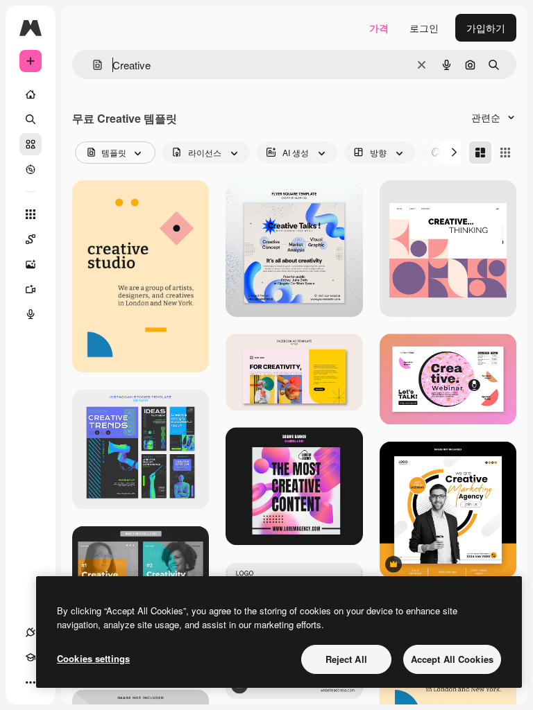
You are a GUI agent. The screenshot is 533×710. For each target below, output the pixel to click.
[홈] (30, 94)
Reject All (346, 659)
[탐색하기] (30, 169)
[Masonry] (480, 152)
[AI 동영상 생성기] (30, 289)
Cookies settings (93, 658)
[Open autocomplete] (92, 65)
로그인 (424, 28)
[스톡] (30, 144)
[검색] (30, 119)
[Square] (505, 152)
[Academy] (30, 657)
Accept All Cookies (452, 659)
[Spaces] (30, 239)
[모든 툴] (30, 214)
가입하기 (485, 28)
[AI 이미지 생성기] (30, 264)
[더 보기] (30, 682)
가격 (379, 28)
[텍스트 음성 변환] (30, 314)
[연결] (30, 632)
